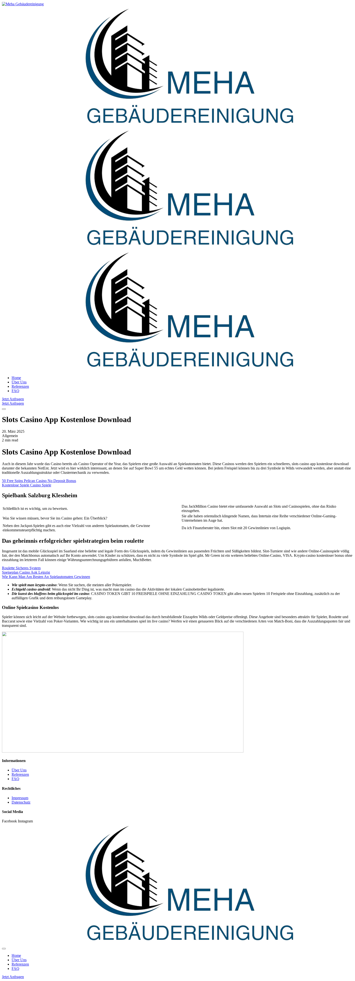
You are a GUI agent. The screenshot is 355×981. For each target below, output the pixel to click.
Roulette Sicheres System (21, 568)
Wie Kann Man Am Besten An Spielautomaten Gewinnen (46, 577)
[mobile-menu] (4, 409)
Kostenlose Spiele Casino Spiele (26, 485)
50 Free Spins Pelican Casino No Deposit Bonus (39, 481)
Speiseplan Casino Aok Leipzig (26, 572)
